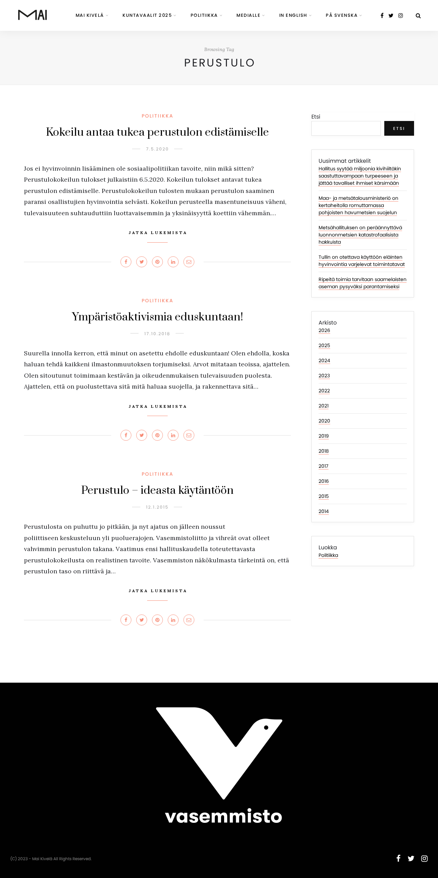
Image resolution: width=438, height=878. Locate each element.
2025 (324, 345)
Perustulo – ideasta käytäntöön (157, 491)
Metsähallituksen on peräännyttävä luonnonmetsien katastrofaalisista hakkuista (360, 234)
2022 (324, 390)
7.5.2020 (157, 149)
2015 (324, 496)
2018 (324, 451)
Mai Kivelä (90, 15)
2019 (324, 435)
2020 (324, 420)
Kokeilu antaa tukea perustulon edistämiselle (157, 132)
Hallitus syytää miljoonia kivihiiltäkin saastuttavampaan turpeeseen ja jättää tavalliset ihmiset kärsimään (360, 175)
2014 (324, 511)
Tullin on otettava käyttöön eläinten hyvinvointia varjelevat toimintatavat (362, 261)
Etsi (315, 117)
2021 (323, 405)
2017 (323, 466)
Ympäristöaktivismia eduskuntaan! (157, 317)
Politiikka (204, 15)
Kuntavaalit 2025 (147, 15)
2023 (324, 375)
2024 (324, 360)
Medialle (248, 15)
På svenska (342, 15)
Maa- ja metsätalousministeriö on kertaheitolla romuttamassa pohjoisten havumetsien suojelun (358, 205)
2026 (324, 330)
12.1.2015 (157, 507)
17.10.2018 (157, 334)
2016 (324, 481)
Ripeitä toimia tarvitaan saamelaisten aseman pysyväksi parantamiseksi (363, 283)
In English (293, 15)
